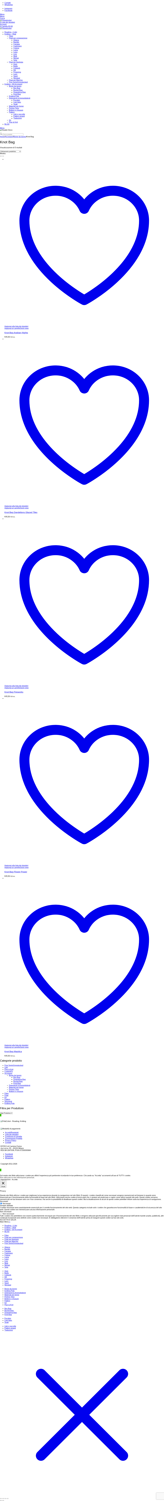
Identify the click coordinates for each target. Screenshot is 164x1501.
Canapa (16, 44)
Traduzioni (17, 118)
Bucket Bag (18, 90)
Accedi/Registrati (12, 1132)
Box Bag (16, 88)
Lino (15, 54)
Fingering (17, 72)
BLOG (6, 124)
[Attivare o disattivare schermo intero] (3, 1498)
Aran (15, 64)
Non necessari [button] (5, 1212)
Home (2, 137)
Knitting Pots (14, 96)
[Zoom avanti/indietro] (1, 1498)
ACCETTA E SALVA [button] (8, 1220)
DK (14, 70)
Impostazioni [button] (6, 1179)
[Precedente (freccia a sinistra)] (1, 1500)
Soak (15, 104)
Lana (15, 52)
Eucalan (16, 100)
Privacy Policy (10, 1140)
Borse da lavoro (15, 86)
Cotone (16, 48)
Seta (15, 60)
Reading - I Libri (10, 32)
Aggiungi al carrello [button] (12, 328)
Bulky (15, 66)
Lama (15, 50)
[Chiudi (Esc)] (7, 1498)
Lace (15, 74)
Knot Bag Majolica (13, 1051)
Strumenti (8, 1101)
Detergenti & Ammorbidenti (19, 98)
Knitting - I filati (10, 34)
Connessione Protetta (13, 1138)
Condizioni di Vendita (13, 1136)
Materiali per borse (16, 106)
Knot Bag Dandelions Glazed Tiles (20, 512)
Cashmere (17, 46)
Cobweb (16, 68)
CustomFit (8, 1071)
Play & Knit (13, 122)
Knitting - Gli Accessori (13, 84)
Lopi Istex (17, 102)
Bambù (16, 42)
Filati (6, 1095)
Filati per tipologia (16, 62)
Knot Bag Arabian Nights (16, 333)
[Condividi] (5, 1498)
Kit (10, 120)
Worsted (16, 78)
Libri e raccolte (19, 114)
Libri (6, 1067)
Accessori (9, 137)
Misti (15, 56)
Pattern (12, 112)
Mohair (16, 58)
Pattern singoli (19, 116)
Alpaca (16, 40)
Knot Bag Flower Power (15, 872)
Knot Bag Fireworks (13, 692)
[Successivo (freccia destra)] (3, 1500)
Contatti (8, 1142)
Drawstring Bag (19, 92)
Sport (15, 76)
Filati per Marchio (16, 80)
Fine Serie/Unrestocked (18, 82)
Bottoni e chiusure (16, 110)
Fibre (11, 36)
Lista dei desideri (12, 1134)
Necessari (7, 1204)
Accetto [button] (15, 1179)
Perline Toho (14, 108)
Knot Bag (17, 94)
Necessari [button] (4, 1201)
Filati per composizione (18, 38)
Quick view (24, 328)
